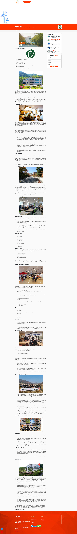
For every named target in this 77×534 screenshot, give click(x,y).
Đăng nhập (42, 519)
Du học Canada (5, 9)
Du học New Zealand (5, 10)
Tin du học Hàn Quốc (5, 18)
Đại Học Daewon (21, 30)
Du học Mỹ (4, 13)
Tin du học (2, 16)
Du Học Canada (33, 516)
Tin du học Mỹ (4, 21)
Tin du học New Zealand (6, 20)
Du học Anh (4, 11)
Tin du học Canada (5, 19)
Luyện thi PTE (3, 14)
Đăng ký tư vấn (27, 1)
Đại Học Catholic (53, 46)
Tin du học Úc (4, 17)
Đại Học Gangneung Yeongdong (55, 39)
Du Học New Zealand (33, 519)
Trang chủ (17, 30)
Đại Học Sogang (53, 50)
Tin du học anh (5, 22)
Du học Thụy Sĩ (5, 12)
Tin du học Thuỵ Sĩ (5, 23)
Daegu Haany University (54, 35)
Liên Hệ (42, 516)
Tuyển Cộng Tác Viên (4, 15)
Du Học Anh (32, 522)
